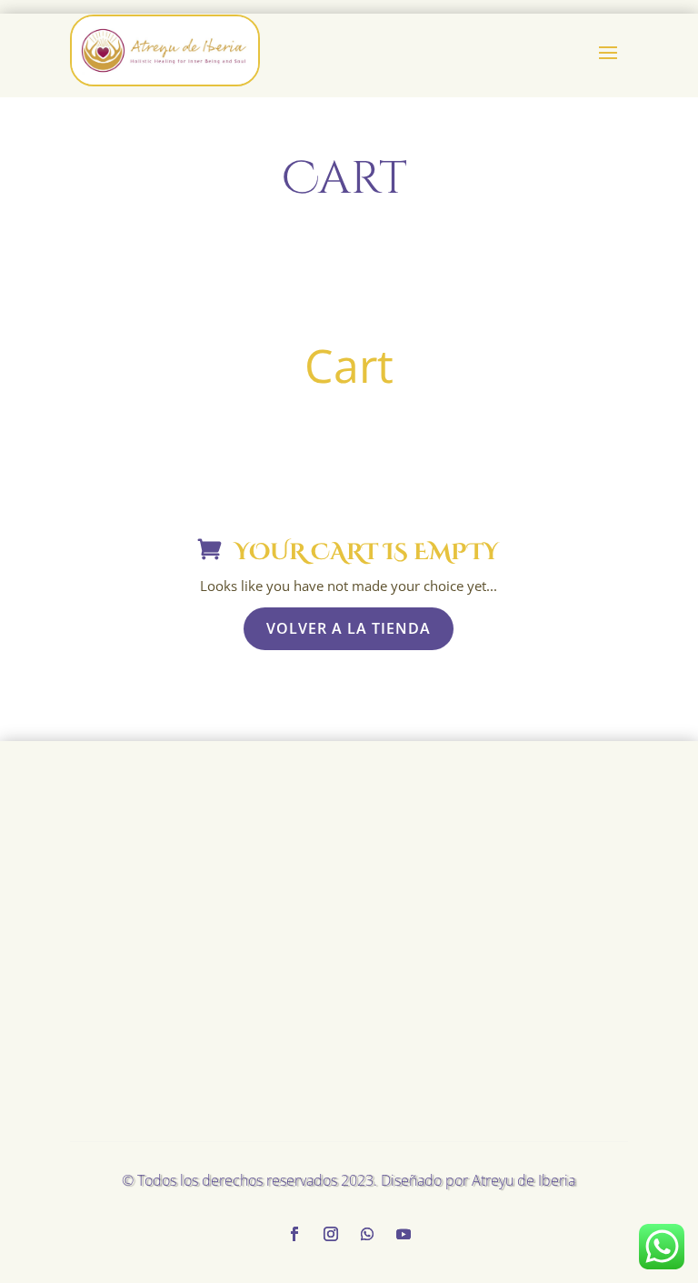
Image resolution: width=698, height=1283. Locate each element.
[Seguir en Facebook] (294, 1233)
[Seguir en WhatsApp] (367, 1233)
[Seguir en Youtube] (403, 1233)
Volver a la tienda (348, 628)
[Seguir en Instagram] (330, 1233)
